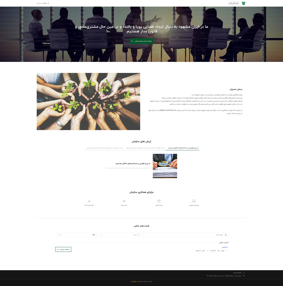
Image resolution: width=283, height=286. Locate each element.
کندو (132, 281)
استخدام (145, 281)
